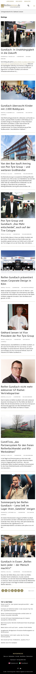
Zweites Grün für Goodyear (9, 642)
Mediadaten (12, 656)
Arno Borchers (29, 173)
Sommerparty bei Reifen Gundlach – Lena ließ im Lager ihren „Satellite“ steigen (18, 505)
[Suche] (28, 5)
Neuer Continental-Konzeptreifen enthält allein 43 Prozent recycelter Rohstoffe (16, 614)
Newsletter (27, 1)
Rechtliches (23, 656)
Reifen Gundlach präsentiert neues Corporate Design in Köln (17, 280)
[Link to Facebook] (18, 668)
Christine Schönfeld (28, 287)
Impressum (13, 659)
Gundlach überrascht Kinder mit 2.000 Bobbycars (17, 107)
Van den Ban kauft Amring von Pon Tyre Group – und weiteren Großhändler (16, 167)
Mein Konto (19, 1)
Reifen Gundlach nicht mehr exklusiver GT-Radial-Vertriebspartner (17, 390)
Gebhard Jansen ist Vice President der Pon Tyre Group (17, 334)
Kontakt (17, 656)
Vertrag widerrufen (21, 659)
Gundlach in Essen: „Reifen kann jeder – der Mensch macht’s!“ (16, 565)
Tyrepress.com (14, 663)
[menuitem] (10, 1)
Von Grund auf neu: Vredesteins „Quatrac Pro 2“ (15, 640)
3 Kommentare (16, 571)
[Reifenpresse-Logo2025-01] (10, 5)
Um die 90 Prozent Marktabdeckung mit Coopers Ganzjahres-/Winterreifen (15, 619)
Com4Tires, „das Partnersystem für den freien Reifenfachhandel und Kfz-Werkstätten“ (17, 446)
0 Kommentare (20, 56)
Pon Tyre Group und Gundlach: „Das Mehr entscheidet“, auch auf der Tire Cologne (15, 225)
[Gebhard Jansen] (18, 317)
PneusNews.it (24, 663)
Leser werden (10, 1)
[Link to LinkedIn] (20, 668)
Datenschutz (29, 656)
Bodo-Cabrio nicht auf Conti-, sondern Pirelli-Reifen (16, 627)
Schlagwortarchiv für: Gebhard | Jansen (12, 11)
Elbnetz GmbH (30, 671)
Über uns (5, 656)
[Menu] (34, 6)
